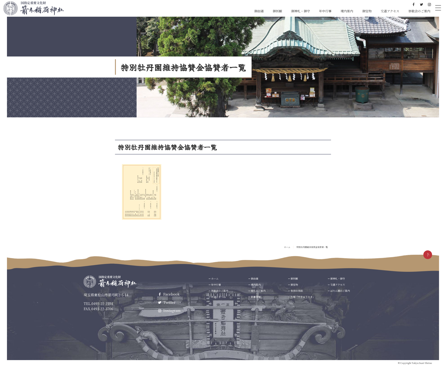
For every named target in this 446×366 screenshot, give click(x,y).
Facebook (171, 294)
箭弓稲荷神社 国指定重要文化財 (33, 8)
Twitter (168, 302)
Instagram (171, 310)
